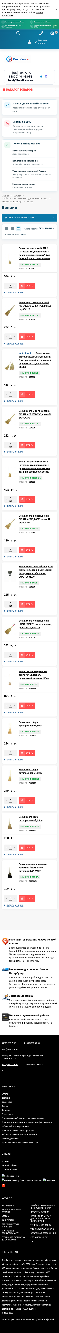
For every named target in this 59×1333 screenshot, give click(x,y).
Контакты (6, 1110)
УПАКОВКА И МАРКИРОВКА (42, 1229)
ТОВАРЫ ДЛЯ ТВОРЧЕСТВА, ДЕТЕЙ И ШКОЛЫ (13, 1238)
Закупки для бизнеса (11, 1138)
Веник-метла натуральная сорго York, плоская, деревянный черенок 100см (34, 675)
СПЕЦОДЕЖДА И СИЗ (39, 1237)
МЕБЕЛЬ (5, 1216)
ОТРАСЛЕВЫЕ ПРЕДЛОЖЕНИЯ (43, 1233)
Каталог (17, 196)
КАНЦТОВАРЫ (8, 1220)
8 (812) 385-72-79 (20, 73)
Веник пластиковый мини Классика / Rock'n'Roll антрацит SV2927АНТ (33, 868)
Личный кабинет (9, 1165)
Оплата (5, 1094)
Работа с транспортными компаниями (19, 1134)
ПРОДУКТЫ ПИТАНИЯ (39, 1212)
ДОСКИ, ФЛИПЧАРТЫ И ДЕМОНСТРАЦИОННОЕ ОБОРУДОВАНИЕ (40, 1218)
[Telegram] (41, 76)
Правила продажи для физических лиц (20, 1143)
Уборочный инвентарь (12, 202)
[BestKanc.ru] (17, 59)
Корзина (6, 1161)
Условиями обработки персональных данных (23, 1118)
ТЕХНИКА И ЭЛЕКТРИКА (40, 1225)
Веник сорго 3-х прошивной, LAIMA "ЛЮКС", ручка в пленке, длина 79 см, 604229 (35, 624)
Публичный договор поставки (16, 1126)
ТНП (32, 1241)
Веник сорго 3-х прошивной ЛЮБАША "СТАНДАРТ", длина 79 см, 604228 (35, 306)
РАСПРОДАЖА (8, 1205)
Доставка (6, 1098)
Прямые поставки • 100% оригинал (18, 1130)
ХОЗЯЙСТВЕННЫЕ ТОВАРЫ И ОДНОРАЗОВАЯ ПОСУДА (25, 199)
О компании (7, 1114)
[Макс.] (46, 76)
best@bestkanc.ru (20, 80)
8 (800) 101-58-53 (20, 76)
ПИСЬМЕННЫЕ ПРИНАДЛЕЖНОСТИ (10, 1232)
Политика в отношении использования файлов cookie (27, 1122)
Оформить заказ (9, 1169)
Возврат (5, 1106)
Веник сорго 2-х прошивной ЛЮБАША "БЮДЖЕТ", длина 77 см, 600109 (34, 519)
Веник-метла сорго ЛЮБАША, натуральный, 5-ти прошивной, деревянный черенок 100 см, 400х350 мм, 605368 (35, 360)
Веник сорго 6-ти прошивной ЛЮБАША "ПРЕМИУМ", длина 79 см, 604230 (35, 414)
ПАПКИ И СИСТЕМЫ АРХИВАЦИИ (10, 1225)
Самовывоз (7, 1102)
